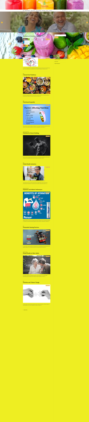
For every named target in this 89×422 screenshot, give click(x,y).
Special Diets (43, 10)
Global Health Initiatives (29, 164)
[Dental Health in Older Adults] (36, 255)
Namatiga (44, 6)
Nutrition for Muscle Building (31, 133)
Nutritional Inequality (29, 102)
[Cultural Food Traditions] (36, 77)
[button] (2, 22)
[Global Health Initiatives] (33, 166)
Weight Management (27, 10)
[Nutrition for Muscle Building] (36, 135)
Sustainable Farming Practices (31, 227)
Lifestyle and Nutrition (38, 10)
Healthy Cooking (33, 10)
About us (47, 10)
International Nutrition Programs (32, 36)
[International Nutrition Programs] (26, 38)
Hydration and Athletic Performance (32, 189)
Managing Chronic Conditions (35, 23)
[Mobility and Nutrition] (30, 57)
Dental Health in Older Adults (31, 253)
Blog (23, 10)
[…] (30, 25)
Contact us (50, 10)
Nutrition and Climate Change (31, 282)
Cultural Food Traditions (29, 75)
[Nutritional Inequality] (36, 104)
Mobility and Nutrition (29, 55)
